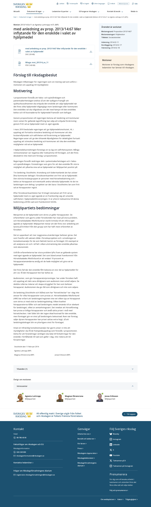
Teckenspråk (73, 4)
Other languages (99, 4)
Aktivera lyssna (123, 4)
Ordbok (112, 4)
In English (86, 4)
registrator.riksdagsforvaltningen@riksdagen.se (35, 475)
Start (15, 17)
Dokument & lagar (25, 17)
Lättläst (61, 4)
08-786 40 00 (21, 437)
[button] (36, 11)
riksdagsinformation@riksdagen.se (30, 456)
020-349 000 (21, 452)
